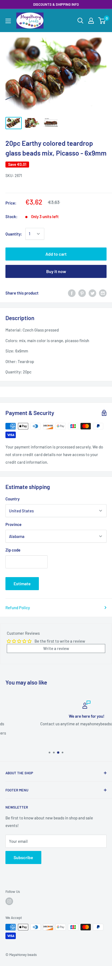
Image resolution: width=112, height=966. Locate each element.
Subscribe (23, 857)
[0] (102, 20)
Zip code (12, 549)
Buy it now (56, 271)
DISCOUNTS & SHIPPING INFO (56, 4)
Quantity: (13, 233)
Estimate (22, 583)
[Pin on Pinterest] (82, 293)
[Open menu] (8, 21)
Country (12, 498)
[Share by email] (103, 293)
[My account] (91, 21)
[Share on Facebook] (72, 293)
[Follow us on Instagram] (9, 901)
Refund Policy (17, 607)
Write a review (56, 648)
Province (13, 524)
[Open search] (80, 21)
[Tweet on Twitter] (92, 293)
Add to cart (56, 253)
